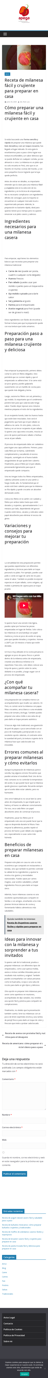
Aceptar (24, 1374)
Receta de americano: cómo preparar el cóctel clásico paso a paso (22, 1045)
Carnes (5, 1276)
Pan (3, 1281)
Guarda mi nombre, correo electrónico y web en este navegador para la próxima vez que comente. (23, 1161)
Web (4, 1139)
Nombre (7, 1114)
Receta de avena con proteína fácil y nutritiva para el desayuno (25, 1035)
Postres (5, 1285)
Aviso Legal (9, 1317)
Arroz (4, 1264)
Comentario (8, 1079)
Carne (4, 1272)
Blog (7, 74)
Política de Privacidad (14, 1335)
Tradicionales (7, 1294)
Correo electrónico (12, 1127)
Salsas (4, 1289)
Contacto (8, 1323)
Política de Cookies (13, 1329)
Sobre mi (8, 1341)
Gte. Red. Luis (25, 102)
